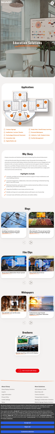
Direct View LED (39, 392)
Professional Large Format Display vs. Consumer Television (38, 313)
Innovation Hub (10, 138)
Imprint (4, 392)
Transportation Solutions (41, 397)
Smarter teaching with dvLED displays (27, 353)
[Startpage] (6, 2)
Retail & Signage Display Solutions (44, 402)
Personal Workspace (37, 132)
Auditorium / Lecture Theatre (14, 132)
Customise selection (27, 431)
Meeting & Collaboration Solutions (44, 400)
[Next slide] (31, 242)
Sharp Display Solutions (8, 389)
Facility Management (37, 138)
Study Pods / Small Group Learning (41, 129)
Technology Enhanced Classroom (15, 135)
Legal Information (6, 394)
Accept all (27, 423)
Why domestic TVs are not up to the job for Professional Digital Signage (39, 232)
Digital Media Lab (11, 141)
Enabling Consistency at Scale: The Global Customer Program (11, 232)
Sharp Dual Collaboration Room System (13, 273)
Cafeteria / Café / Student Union (40, 135)
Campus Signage (11, 129)
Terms (3, 402)
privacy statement (8, 418)
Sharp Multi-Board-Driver (36, 273)
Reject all (27, 427)
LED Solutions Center (40, 389)
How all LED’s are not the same (11, 313)
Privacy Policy (5, 397)
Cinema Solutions (39, 394)
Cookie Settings (6, 400)
